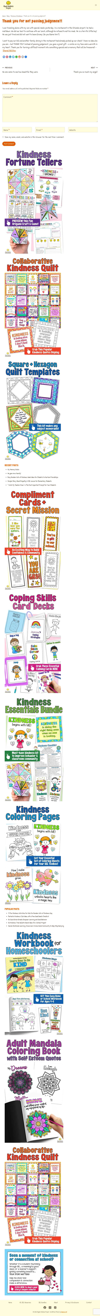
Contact (89, 1302)
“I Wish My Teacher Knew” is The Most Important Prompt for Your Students (32, 485)
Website (72, 130)
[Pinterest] (55, 1307)
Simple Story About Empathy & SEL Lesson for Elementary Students (30, 481)
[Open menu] (96, 5)
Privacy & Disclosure (72, 1302)
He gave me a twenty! (14, 473)
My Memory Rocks (13, 469)
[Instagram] (50, 1307)
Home (10, 1302)
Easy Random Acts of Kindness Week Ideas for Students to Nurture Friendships (33, 477)
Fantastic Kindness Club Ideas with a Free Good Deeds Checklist (28, 916)
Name (6, 130)
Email (39, 130)
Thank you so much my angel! (86, 69)
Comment (8, 97)
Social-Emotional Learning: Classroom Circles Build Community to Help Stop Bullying (36, 926)
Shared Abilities (9, 50)
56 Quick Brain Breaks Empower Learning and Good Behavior (27, 919)
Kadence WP (64, 1312)
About (56, 1302)
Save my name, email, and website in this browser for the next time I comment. (34, 137)
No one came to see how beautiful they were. (20, 69)
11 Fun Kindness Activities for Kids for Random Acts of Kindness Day (30, 913)
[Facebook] (44, 1307)
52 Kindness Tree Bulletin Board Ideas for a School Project (27, 922)
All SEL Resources (25, 1302)
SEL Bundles (42, 1302)
